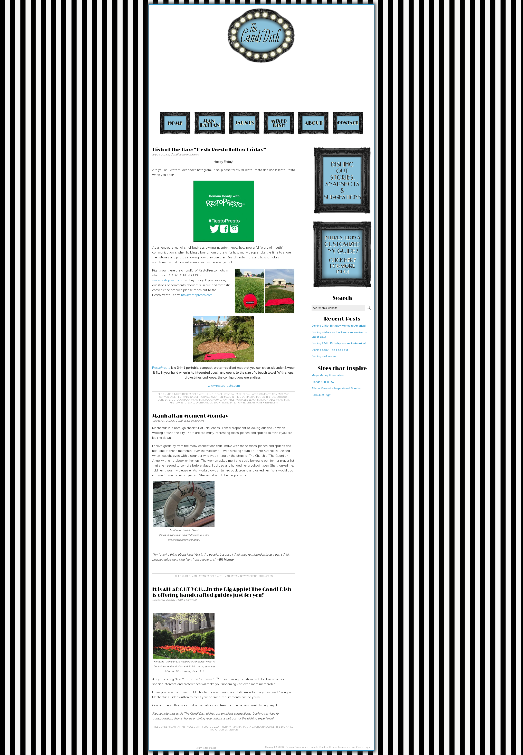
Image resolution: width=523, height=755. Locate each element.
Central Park (232, 394)
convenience (167, 396)
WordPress (357, 747)
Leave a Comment (189, 154)
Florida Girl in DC (323, 381)
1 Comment (190, 599)
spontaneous (204, 402)
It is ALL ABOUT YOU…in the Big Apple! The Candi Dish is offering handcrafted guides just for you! (221, 592)
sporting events (224, 402)
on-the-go (268, 396)
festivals (183, 396)
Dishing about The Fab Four (330, 349)
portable (228, 399)
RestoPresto (161, 368)
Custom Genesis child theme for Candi (305, 747)
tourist (222, 729)
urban (251, 402)
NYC (250, 726)
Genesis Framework (339, 747)
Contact (348, 122)
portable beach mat (249, 399)
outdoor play (181, 399)
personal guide (264, 726)
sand (191, 402)
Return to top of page (205, 747)
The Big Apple (284, 726)
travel (241, 402)
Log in (367, 747)
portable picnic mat (276, 399)
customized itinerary (217, 726)
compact (265, 394)
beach (219, 394)
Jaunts (244, 122)
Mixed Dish (279, 122)
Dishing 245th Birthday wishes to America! (339, 325)
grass (205, 396)
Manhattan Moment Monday (190, 416)
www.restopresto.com (168, 280)
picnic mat (197, 399)
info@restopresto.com (196, 295)
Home (175, 122)
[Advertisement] (399, 28)
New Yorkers (248, 576)
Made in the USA (234, 396)
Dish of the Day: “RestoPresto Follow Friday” (209, 150)
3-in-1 (210, 394)
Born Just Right (321, 394)
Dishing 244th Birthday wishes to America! (339, 343)
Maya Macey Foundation (328, 375)
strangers (265, 576)
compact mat (280, 394)
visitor (233, 729)
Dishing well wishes (324, 356)
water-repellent (267, 402)
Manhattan (209, 122)
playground (213, 399)
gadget (195, 396)
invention (216, 396)
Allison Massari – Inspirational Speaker (337, 388)
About (313, 122)
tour (213, 729)
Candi (174, 154)
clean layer (250, 394)
